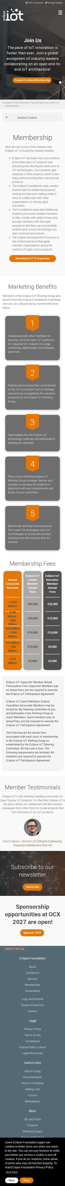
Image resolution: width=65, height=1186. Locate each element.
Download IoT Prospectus (33, 258)
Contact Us (32, 972)
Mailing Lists (32, 1089)
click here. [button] (12, 1172)
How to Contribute (32, 1083)
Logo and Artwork (33, 999)
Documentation (32, 1077)
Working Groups (32, 1131)
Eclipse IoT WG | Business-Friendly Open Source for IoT (31, 102)
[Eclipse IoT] (11, 15)
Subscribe (32, 887)
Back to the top (14, 948)
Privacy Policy (32, 1029)
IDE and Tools (32, 1119)
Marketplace (32, 1101)
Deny (12, 1180)
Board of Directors (32, 1005)
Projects (32, 1125)
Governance (32, 991)
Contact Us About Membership (32, 80)
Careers (32, 1011)
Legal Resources (32, 1053)
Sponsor (32, 979)
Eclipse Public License (32, 1047)
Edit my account (35, 3)
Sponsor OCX (32, 932)
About (32, 966)
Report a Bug (33, 1071)
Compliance (32, 1041)
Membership (12, 105)
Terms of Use (32, 1035)
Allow (26, 1180)
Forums (32, 1095)
